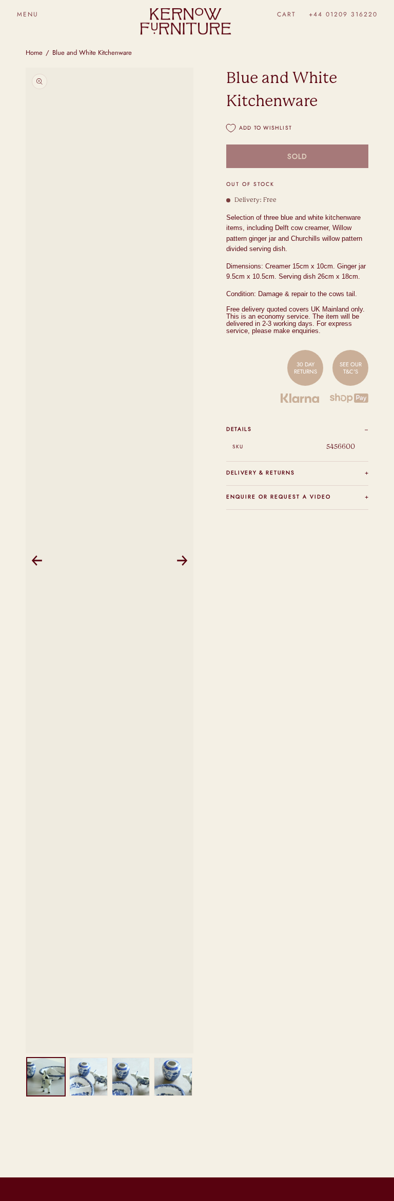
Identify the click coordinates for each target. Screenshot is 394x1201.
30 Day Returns (305, 368)
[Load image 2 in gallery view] (88, 1077)
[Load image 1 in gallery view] (46, 1077)
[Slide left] (37, 560)
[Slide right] (182, 560)
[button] (27, 14)
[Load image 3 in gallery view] (131, 1077)
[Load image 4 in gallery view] (173, 1077)
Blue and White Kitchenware (92, 52)
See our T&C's (351, 368)
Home (34, 52)
